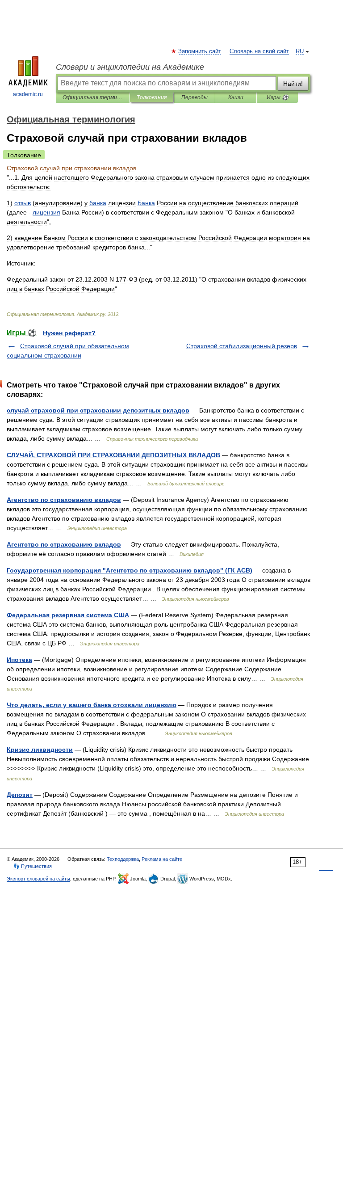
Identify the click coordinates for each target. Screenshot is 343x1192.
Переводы (194, 97)
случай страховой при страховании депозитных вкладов (98, 410)
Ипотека (19, 659)
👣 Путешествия (32, 866)
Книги (235, 97)
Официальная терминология (93, 97)
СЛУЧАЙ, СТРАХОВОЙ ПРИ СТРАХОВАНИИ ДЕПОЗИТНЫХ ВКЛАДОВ (113, 455)
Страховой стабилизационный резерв (241, 346)
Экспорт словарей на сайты (38, 878)
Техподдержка (123, 859)
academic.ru (28, 94)
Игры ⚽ (278, 97)
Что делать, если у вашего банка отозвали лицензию (91, 704)
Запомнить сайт (200, 51)
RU (300, 51)
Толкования (152, 97)
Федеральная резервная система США (68, 615)
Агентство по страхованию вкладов (64, 499)
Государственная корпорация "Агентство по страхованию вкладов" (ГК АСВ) (129, 570)
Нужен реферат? (69, 333)
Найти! (293, 83)
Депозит (20, 794)
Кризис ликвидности (40, 749)
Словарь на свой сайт (259, 51)
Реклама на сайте (162, 859)
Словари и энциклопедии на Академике (130, 67)
